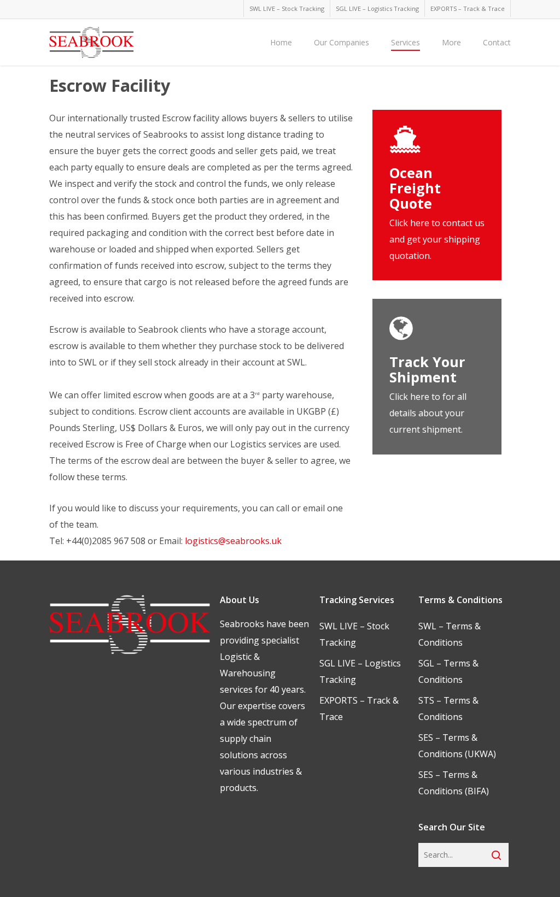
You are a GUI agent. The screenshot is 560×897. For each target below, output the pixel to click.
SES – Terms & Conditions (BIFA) (453, 783)
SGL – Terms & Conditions (448, 671)
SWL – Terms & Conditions (449, 634)
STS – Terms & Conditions (448, 708)
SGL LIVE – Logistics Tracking (360, 671)
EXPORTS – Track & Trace (359, 708)
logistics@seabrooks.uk (233, 541)
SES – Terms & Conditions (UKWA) (457, 745)
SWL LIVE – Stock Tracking (354, 634)
